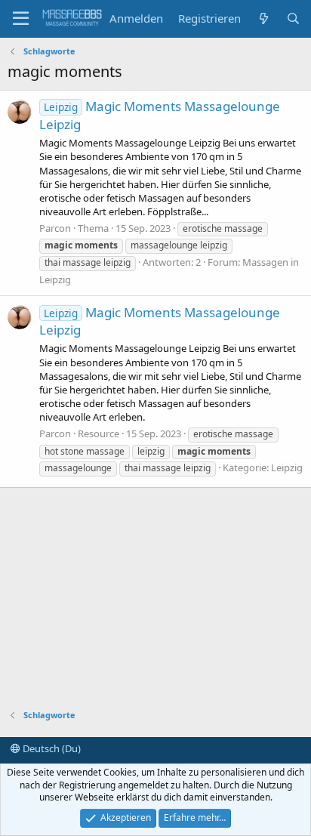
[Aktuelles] (263, 18)
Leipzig (287, 467)
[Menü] (20, 19)
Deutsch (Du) (50, 748)
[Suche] (293, 18)
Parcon (55, 228)
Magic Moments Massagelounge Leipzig (159, 321)
